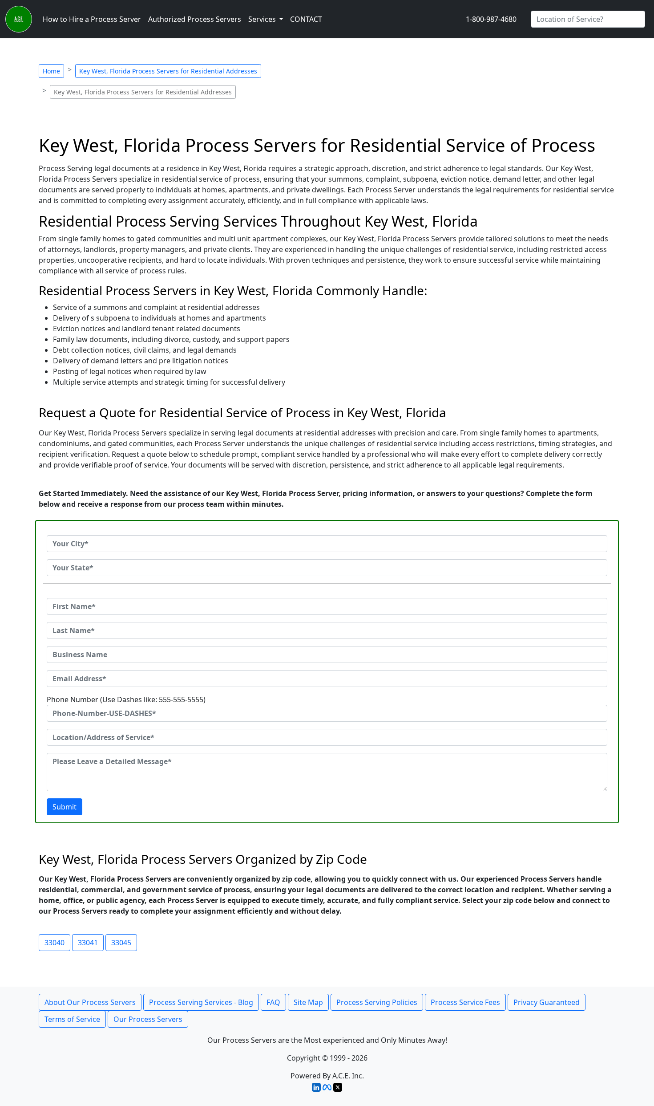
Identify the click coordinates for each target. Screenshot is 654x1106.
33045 (121, 942)
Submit (64, 807)
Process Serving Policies (376, 1002)
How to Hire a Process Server (92, 19)
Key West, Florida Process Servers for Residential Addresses (168, 71)
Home (51, 71)
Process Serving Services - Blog (201, 1002)
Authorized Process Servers (194, 19)
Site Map (308, 1002)
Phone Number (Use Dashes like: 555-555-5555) (126, 699)
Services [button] (263, 19)
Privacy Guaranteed (546, 1002)
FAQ (273, 1002)
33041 (88, 942)
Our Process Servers (147, 1019)
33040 (54, 942)
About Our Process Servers (90, 1002)
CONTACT (306, 19)
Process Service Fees (465, 1002)
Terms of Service (72, 1019)
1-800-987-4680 (491, 19)
